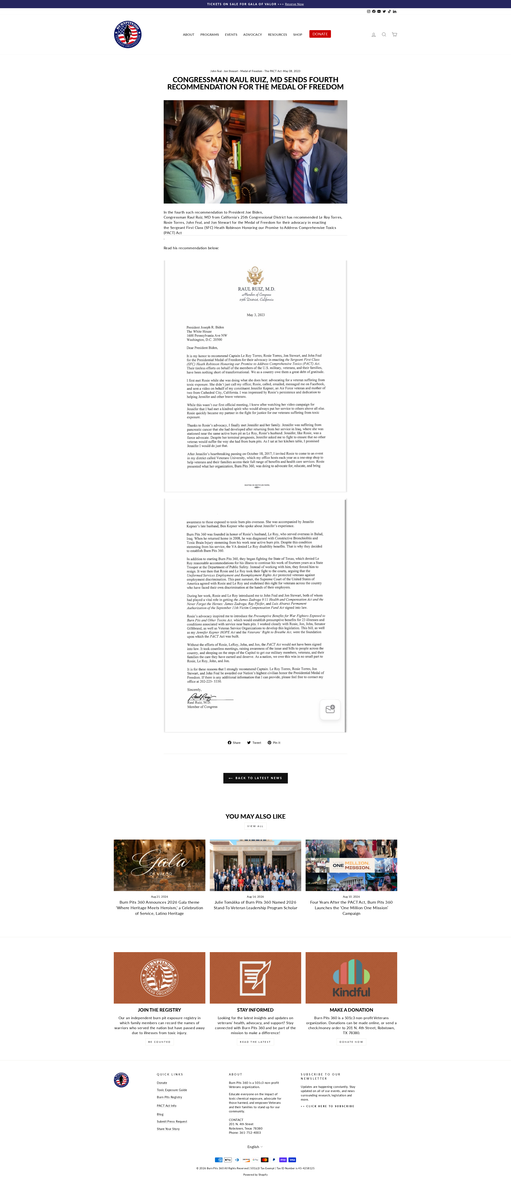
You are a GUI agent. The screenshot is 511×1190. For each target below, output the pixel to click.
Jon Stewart (231, 71)
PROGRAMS (209, 34)
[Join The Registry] (159, 978)
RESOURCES (277, 34)
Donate (162, 1082)
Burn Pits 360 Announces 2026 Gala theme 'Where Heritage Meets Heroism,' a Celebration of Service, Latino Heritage (159, 908)
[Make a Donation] (351, 978)
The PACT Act (273, 71)
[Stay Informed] (255, 978)
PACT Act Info (166, 1105)
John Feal (216, 71)
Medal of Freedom (251, 71)
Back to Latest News (258, 778)
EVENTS (231, 34)
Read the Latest (255, 1041)
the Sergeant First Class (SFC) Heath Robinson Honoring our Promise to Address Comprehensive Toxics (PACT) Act (250, 230)
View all (255, 826)
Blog (160, 1114)
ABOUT (188, 34)
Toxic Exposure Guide (172, 1090)
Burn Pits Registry (169, 1097)
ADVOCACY (252, 34)
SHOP (297, 34)
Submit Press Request (172, 1121)
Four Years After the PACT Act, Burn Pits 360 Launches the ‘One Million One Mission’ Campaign (351, 908)
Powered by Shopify (255, 1174)
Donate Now (351, 1041)
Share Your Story (168, 1129)
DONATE (320, 34)
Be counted (159, 1041)
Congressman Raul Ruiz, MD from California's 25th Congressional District (225, 217)
